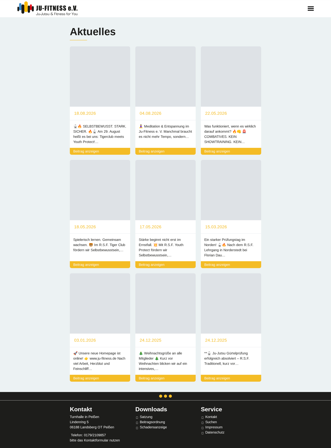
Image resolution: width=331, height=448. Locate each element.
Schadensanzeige (153, 427)
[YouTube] (170, 396)
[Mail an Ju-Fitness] (160, 396)
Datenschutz (214, 432)
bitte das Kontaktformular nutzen (95, 440)
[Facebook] (165, 396)
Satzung (146, 417)
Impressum (214, 427)
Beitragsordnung (152, 422)
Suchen (211, 422)
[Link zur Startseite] (47, 8)
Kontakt (211, 417)
